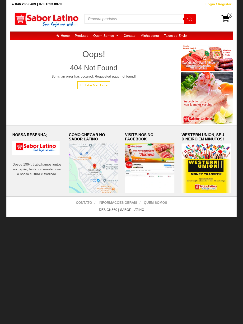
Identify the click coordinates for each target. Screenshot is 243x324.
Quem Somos (103, 35)
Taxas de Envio (175, 35)
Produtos (81, 35)
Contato (130, 35)
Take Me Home (95, 85)
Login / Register (218, 4)
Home (65, 35)
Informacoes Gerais (118, 202)
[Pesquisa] (190, 19)
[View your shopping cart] (225, 20)
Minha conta (149, 35)
